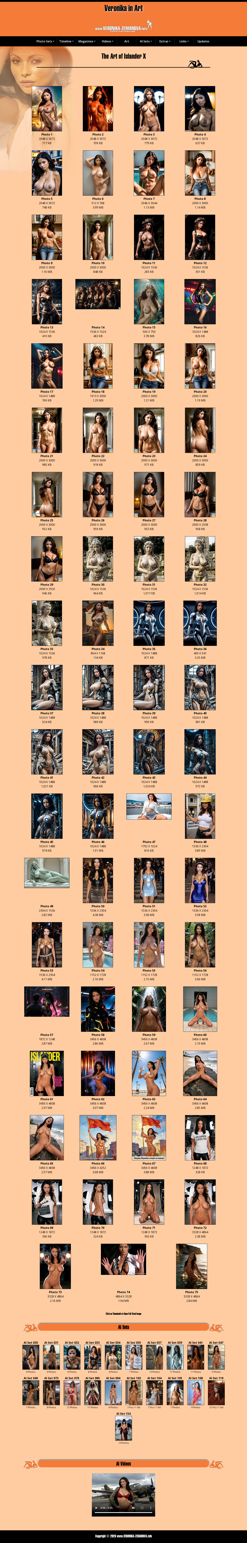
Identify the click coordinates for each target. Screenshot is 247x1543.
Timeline (65, 41)
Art (126, 41)
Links (183, 41)
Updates (203, 41)
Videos (106, 41)
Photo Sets (44, 41)
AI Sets (145, 41)
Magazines (85, 41)
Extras (163, 41)
